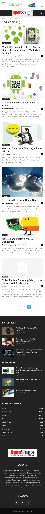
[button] (4, 13)
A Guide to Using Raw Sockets (26, 390)
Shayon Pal (6, 286)
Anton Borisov (7, 56)
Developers (6, 99)
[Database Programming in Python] (8, 382)
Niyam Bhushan (7, 203)
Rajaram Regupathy (9, 245)
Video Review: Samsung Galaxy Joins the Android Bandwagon (22, 282)
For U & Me (6, 144)
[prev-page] (15, 307)
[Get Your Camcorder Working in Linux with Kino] (22, 133)
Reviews (5, 276)
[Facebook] (16, 502)
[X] (28, 502)
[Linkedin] (22, 502)
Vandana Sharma (8, 108)
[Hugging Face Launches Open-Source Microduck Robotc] (8, 342)
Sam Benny (6, 154)
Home (4, 19)
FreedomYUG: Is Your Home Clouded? (22, 200)
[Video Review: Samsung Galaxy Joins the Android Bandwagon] (22, 267)
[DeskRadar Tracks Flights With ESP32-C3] (8, 331)
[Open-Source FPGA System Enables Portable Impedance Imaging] (8, 353)
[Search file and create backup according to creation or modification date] (8, 370)
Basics (5, 235)
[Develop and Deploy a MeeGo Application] (22, 226)
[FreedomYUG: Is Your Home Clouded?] (22, 182)
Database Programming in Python (28, 379)
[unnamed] (22, 8)
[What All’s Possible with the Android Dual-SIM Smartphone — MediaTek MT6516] (22, 35)
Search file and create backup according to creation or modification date (29, 370)
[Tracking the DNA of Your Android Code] (22, 85)
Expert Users (6, 43)
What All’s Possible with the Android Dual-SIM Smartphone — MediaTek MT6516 (21, 50)
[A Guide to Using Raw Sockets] (8, 393)
